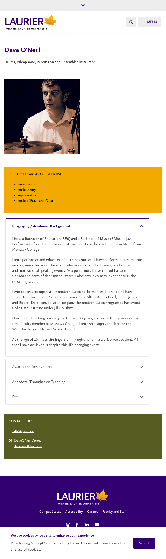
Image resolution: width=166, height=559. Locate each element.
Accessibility (74, 511)
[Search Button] (131, 22)
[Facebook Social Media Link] (78, 525)
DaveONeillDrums (27, 440)
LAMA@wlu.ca (23, 431)
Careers (92, 511)
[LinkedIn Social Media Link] (87, 525)
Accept (144, 543)
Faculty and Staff (114, 511)
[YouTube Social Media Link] (97, 525)
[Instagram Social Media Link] (68, 525)
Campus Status (50, 511)
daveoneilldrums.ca (28, 446)
